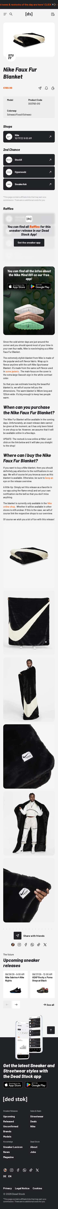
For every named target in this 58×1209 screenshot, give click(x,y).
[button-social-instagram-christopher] (13, 945)
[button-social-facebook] (26, 945)
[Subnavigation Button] (5, 14)
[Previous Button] (7, 1004)
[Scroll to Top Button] (51, 1030)
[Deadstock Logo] (29, 14)
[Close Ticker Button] (53, 4)
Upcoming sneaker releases (21, 962)
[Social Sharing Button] (17, 935)
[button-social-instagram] (19, 945)
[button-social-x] (45, 945)
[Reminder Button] (46, 88)
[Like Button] (53, 88)
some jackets (12, 371)
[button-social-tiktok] (39, 945)
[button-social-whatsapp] (32, 945)
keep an (49, 477)
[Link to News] (11, 14)
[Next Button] (16, 1004)
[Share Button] (40, 88)
